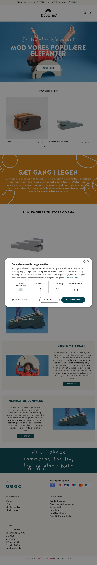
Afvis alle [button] (49, 299)
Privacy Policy (73, 277)
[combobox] (84, 261)
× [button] (88, 261)
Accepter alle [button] (73, 299)
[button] (19, 299)
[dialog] (48, 282)
